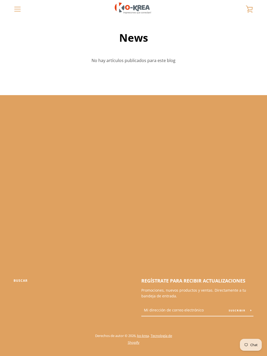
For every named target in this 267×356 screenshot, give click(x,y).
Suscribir (238, 310)
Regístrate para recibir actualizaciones (193, 281)
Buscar (21, 280)
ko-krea (143, 335)
